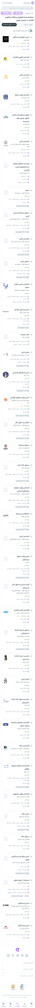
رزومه (10, 1006)
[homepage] (17, 949)
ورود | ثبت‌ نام (6, 3)
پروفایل (3, 1006)
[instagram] (8, 955)
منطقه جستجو (7, 13)
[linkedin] (22, 955)
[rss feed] (26, 955)
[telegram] (17, 955)
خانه (31, 1006)
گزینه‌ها (25, 1006)
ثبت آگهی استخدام (8, 25)
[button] (29, 13)
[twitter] (12, 955)
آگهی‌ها (18, 1006)
